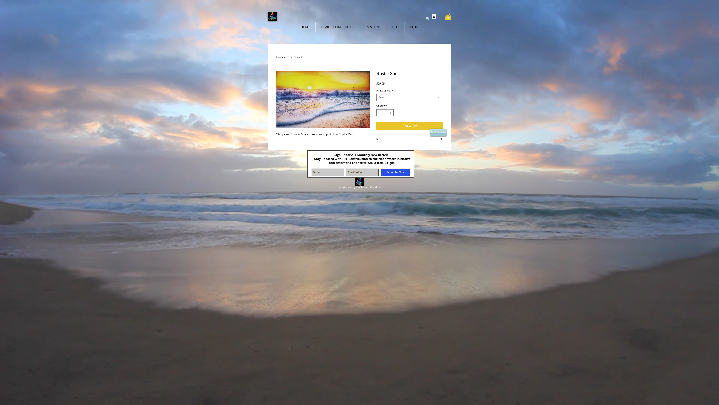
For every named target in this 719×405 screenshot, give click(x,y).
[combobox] (409, 97)
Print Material (384, 90)
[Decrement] (379, 113)
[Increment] (390, 113)
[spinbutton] (385, 113)
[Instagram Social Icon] (434, 16)
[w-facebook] (428, 19)
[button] (448, 16)
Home (279, 57)
